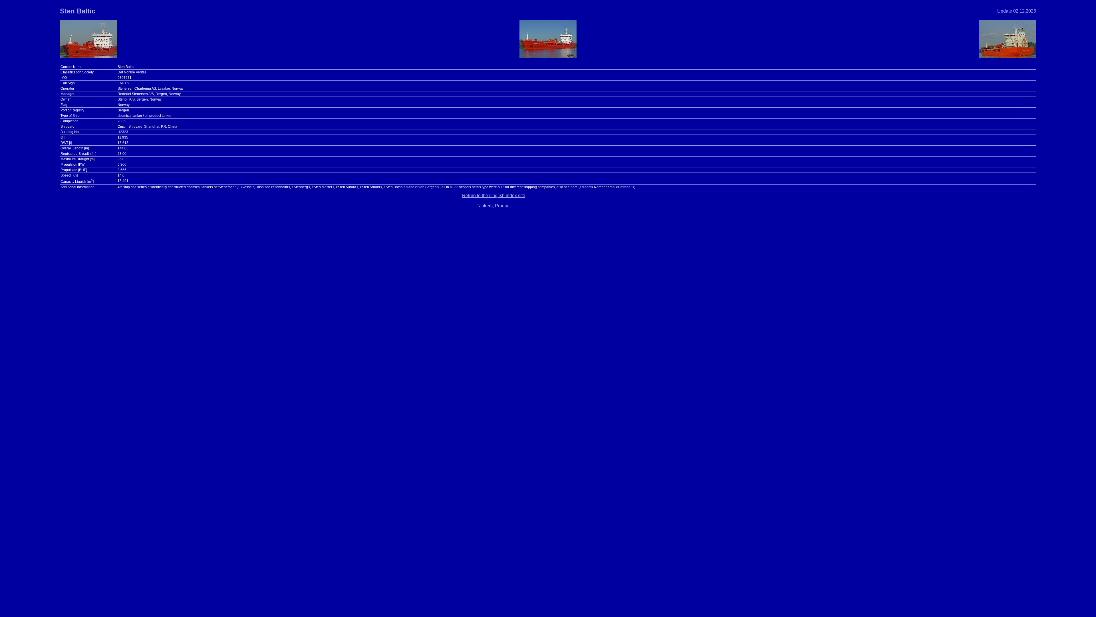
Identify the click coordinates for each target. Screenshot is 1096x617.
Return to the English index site (493, 195)
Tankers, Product (494, 205)
